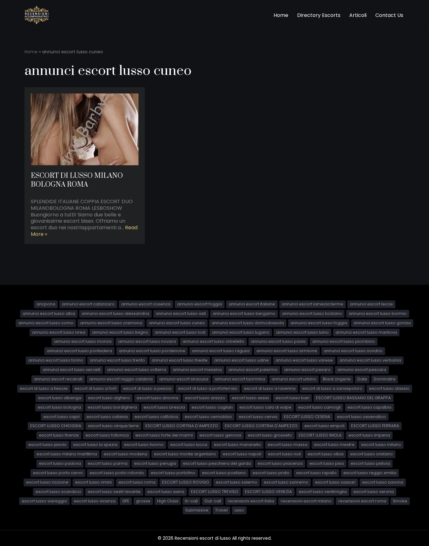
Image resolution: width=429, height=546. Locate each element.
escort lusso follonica (107, 435)
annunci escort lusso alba (49, 313)
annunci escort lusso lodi (180, 332)
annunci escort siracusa (183, 379)
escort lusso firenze (59, 435)
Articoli (358, 15)
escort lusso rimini (93, 482)
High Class (167, 501)
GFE (125, 501)
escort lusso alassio (389, 388)
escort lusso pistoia (370, 463)
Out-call (212, 501)
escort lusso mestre (334, 445)
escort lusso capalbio (369, 407)
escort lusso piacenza (280, 463)
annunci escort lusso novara (147, 341)
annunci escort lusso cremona (111, 323)
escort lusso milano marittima (66, 454)
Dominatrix (384, 379)
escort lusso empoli (324, 426)
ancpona (45, 304)
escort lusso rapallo (316, 473)
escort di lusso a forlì (95, 388)
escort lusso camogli (319, 407)
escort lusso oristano (371, 454)
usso (239, 510)
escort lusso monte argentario (185, 454)
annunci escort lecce (371, 304)
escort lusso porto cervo (58, 473)
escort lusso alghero (109, 398)
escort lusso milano (381, 445)
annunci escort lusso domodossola (248, 323)
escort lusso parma (108, 463)
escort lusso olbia (325, 454)
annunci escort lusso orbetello (213, 341)
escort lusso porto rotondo (117, 473)
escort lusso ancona (157, 398)
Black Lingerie (337, 379)
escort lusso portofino (173, 473)
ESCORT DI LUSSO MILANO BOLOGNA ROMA (77, 180)
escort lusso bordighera (112, 407)
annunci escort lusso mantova (366, 332)
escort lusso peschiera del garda (217, 463)
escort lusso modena (125, 454)
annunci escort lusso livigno (120, 332)
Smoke (400, 501)
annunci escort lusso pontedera (79, 351)
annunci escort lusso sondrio (353, 351)
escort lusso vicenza (95, 501)
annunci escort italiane (252, 304)
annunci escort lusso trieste (180, 360)
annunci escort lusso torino (55, 360)
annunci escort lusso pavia (278, 341)
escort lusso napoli (242, 454)
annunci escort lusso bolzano (312, 313)
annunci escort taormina (240, 379)
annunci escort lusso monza (82, 341)
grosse (143, 501)
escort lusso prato (271, 473)
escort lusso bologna (59, 407)
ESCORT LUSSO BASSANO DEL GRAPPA (353, 398)
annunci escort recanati (58, 379)
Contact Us (389, 15)
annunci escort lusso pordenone (152, 351)
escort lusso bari (292, 398)
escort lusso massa (287, 445)
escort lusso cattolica (156, 417)
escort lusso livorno (144, 445)
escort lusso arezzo (205, 398)
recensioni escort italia (251, 501)
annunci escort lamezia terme (312, 304)
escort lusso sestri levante (114, 492)
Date (362, 379)
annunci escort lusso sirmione (286, 351)
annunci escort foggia (199, 304)
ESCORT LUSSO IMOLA (320, 435)
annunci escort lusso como (45, 323)
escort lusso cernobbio (208, 417)
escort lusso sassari (335, 482)
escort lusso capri (61, 417)
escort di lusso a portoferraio (207, 388)
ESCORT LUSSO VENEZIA (268, 492)
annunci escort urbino (294, 379)
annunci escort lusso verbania (370, 360)
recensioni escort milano (306, 501)
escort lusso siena (165, 492)
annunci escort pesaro (307, 370)
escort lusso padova (60, 463)
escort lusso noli (284, 454)
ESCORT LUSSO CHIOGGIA (55, 426)
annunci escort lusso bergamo (244, 313)
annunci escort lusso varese (304, 360)
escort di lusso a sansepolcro (332, 388)
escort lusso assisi (250, 398)
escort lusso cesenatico (361, 417)
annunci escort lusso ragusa (221, 351)
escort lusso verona (373, 492)
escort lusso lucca (188, 445)
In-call (191, 501)
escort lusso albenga (59, 398)
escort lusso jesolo (47, 445)
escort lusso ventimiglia (323, 492)
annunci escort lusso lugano (240, 332)
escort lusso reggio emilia (369, 473)
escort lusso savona (382, 482)
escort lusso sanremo (286, 482)
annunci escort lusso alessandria (115, 313)
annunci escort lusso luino (302, 332)
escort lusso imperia (369, 435)
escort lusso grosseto (270, 435)
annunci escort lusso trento (117, 360)
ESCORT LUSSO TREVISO (214, 492)
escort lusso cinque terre (113, 426)
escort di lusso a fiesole (44, 388)
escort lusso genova (220, 435)
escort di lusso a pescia (147, 388)
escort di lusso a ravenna (270, 388)
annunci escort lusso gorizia (382, 323)
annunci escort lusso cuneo (177, 323)
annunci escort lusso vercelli (71, 370)
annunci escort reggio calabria (121, 379)
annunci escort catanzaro (88, 304)
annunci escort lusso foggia (319, 323)
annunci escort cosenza (146, 304)
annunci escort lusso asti (181, 313)
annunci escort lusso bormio (378, 313)
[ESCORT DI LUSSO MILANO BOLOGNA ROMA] (84, 129)
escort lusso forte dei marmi (164, 435)
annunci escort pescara (361, 370)
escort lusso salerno (236, 482)
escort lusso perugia (155, 463)
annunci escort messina (197, 370)
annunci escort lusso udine (241, 360)
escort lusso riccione (47, 482)
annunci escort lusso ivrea (58, 332)
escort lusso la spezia (95, 445)
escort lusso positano (224, 473)
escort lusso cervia (258, 417)
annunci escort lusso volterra (136, 370)
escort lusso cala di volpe (265, 407)
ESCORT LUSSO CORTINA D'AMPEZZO (181, 426)
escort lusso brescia (164, 407)
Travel (221, 510)
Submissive (197, 510)
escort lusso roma (136, 482)
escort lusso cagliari (212, 407)
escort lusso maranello (237, 445)
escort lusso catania (107, 417)
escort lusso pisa (326, 463)
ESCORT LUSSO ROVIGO (185, 482)
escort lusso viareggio (44, 501)
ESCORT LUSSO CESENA (307, 417)
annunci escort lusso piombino (343, 341)
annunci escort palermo (253, 370)
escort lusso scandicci (58, 492)
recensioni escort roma (362, 501)
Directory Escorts (318, 15)
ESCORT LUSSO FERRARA (375, 426)
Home (281, 15)
